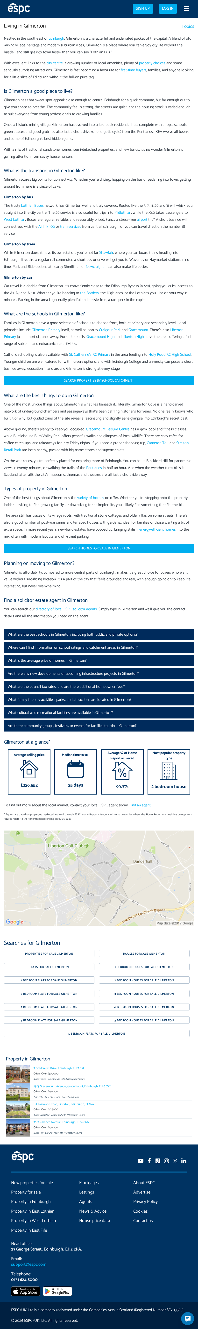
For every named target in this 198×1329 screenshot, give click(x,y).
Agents (85, 1201)
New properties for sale (32, 1183)
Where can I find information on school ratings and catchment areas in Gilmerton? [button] (73, 647)
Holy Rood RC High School (169, 354)
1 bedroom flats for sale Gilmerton (49, 980)
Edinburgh (56, 38)
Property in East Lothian (33, 1211)
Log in (168, 9)
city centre (55, 63)
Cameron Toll (158, 443)
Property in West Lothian (33, 1220)
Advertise (141, 1192)
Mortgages (89, 1183)
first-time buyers (133, 70)
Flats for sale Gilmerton (49, 967)
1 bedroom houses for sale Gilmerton (144, 967)
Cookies (140, 1211)
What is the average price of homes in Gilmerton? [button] (47, 660)
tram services (70, 226)
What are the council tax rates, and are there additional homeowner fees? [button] (66, 686)
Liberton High (133, 337)
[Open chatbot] (187, 1318)
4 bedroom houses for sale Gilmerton (144, 1007)
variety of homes (90, 498)
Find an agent (140, 805)
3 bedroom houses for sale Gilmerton (144, 994)
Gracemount (138, 330)
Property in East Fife (29, 1230)
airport (142, 219)
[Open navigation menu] (186, 9)
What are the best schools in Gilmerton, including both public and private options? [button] (73, 634)
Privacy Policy (145, 1201)
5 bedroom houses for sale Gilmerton (144, 1020)
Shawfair (106, 252)
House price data (94, 1220)
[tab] (99, 634)
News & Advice (92, 1211)
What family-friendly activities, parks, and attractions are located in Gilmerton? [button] (69, 699)
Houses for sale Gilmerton (144, 954)
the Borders (89, 293)
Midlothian (122, 212)
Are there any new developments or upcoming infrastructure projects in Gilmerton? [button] (73, 673)
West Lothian (14, 219)
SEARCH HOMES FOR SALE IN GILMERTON (99, 548)
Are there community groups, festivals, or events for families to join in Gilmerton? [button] (72, 726)
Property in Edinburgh (31, 1201)
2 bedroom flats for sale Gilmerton (49, 994)
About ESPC (144, 1183)
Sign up (143, 9)
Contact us (143, 1220)
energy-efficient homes (157, 529)
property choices (152, 63)
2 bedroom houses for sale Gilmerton (144, 980)
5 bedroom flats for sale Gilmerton (96, 1033)
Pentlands (94, 468)
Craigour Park (109, 330)
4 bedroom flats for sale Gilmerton (49, 1020)
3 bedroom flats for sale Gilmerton (49, 1007)
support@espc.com (28, 1264)
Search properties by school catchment (99, 381)
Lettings (86, 1192)
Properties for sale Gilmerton (49, 954)
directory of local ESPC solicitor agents (66, 609)
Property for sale (26, 1192)
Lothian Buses (32, 205)
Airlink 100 (46, 226)
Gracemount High (100, 337)
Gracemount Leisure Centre (107, 429)
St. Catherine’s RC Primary (89, 354)
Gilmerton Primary (46, 330)
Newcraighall (96, 266)
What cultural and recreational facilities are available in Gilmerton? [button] (60, 713)
